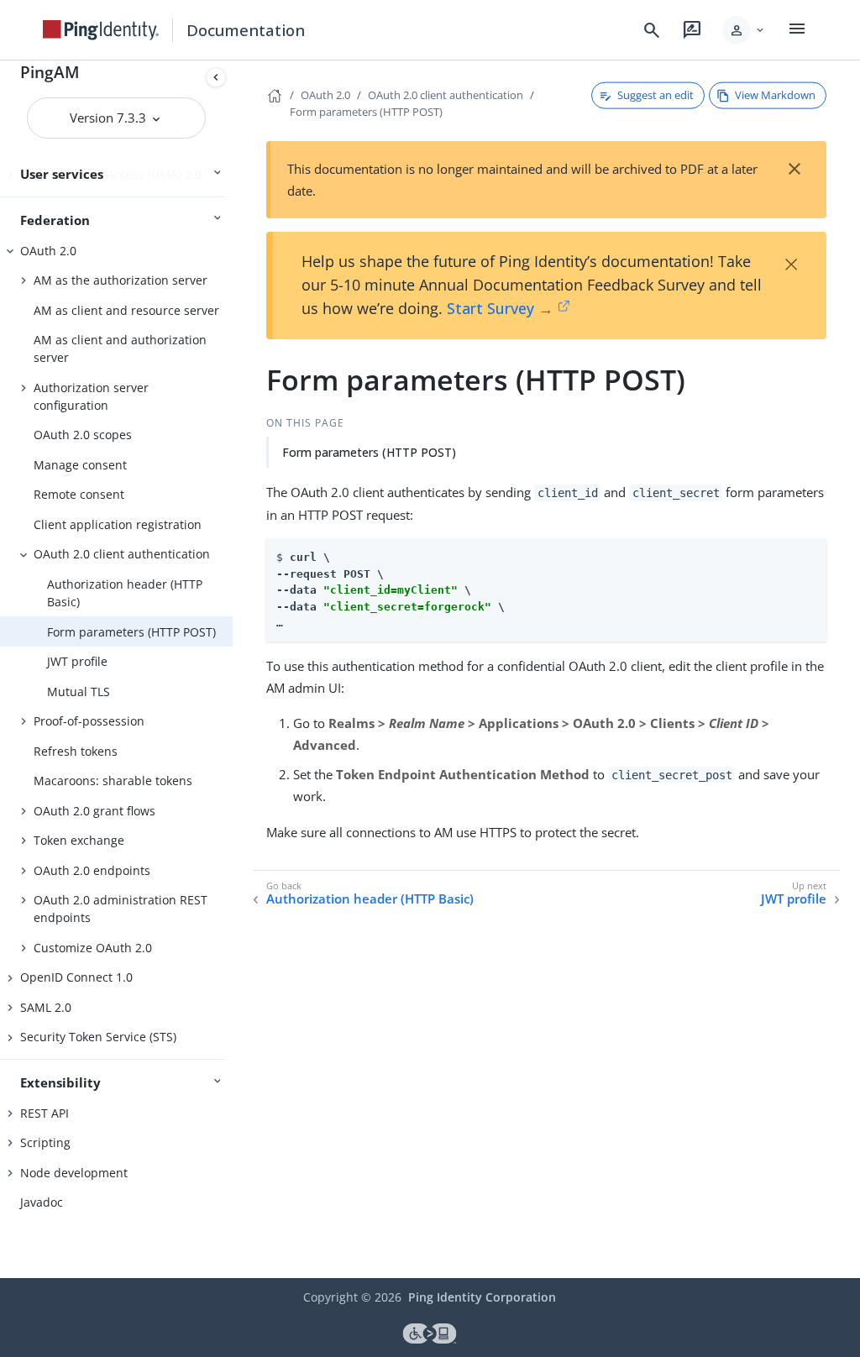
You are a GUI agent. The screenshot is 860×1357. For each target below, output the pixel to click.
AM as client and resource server (126, 310)
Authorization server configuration (91, 396)
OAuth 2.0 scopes (83, 435)
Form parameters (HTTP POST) (131, 632)
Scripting (45, 1142)
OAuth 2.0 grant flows (94, 811)
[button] (744, 30)
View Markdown (775, 94)
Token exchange (79, 840)
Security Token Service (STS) (98, 1037)
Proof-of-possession (89, 721)
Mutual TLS (78, 691)
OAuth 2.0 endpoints (92, 870)
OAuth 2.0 (48, 251)
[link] (101, 30)
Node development (74, 1173)
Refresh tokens (76, 751)
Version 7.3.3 (109, 117)
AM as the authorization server (120, 280)
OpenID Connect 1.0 (76, 977)
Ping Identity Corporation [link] (482, 1297)
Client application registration (118, 524)
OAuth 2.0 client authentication (122, 554)
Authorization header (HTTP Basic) (124, 593)
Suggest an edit (655, 94)
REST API (44, 1113)
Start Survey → (500, 308)
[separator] (232, 669)
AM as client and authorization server (120, 348)
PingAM (50, 71)
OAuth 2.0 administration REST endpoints (120, 908)
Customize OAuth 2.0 (93, 948)
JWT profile (77, 661)
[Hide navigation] (216, 77)
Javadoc (41, 1202)
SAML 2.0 (45, 1007)
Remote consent (79, 494)
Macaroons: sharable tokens (113, 781)
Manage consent (80, 465)
